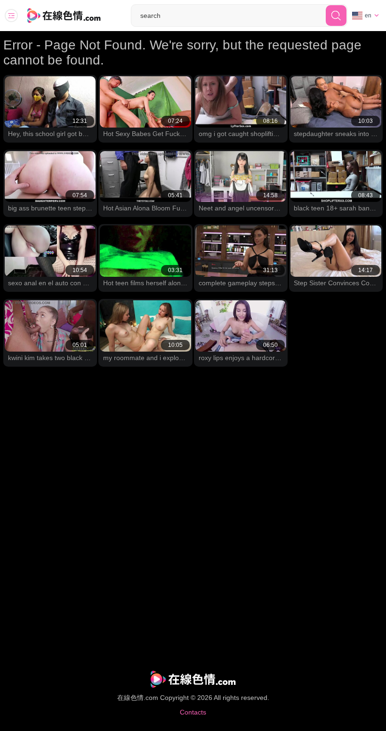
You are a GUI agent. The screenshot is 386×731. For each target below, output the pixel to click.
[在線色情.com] (76, 15)
